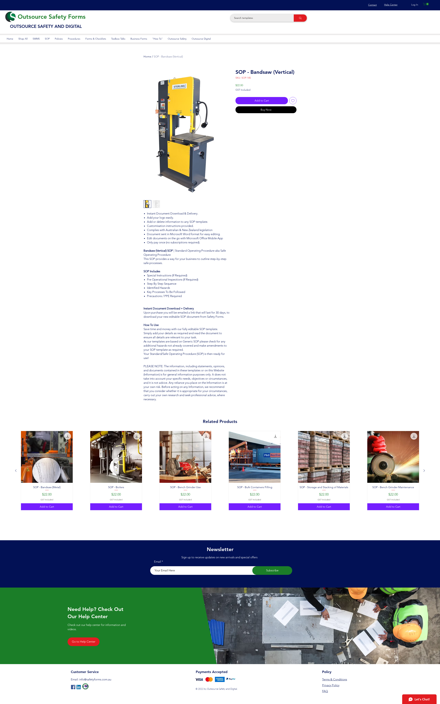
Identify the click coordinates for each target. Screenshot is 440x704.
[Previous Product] (16, 471)
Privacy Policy (330, 685)
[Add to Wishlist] (292, 100)
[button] (426, 4)
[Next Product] (424, 471)
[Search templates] (300, 18)
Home (147, 56)
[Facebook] (73, 687)
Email (157, 561)
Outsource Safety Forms (52, 16)
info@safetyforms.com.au (95, 679)
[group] (220, 470)
